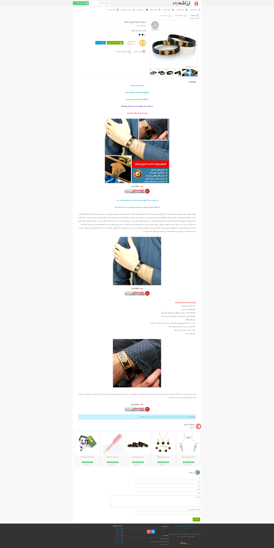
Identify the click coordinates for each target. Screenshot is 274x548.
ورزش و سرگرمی (117, 540)
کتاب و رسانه (111, 10)
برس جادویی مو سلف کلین (112, 457)
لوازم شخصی (180, 10)
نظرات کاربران (163, 15)
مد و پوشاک (140, 10)
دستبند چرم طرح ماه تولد (138, 457)
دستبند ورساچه (155, 417)
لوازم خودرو (153, 10)
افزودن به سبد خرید (113, 42)
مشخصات (193, 15)
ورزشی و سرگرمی (126, 10)
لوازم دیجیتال (166, 10)
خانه (194, 526)
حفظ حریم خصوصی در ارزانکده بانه (160, 541)
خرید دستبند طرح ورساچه (180, 417)
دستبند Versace (145, 417)
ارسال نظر (196, 519)
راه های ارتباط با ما (164, 544)
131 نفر (98, 42)
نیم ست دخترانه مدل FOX (87, 457)
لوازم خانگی (193, 10)
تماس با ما (185, 528)
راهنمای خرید (188, 526)
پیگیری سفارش (180, 526)
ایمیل (199, 485)
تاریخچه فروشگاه (164, 539)
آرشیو (192, 427)
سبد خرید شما (80, 3)
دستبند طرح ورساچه (166, 417)
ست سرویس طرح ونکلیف (163, 457)
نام (199, 478)
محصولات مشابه (179, 15)
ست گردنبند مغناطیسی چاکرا (188, 457)
